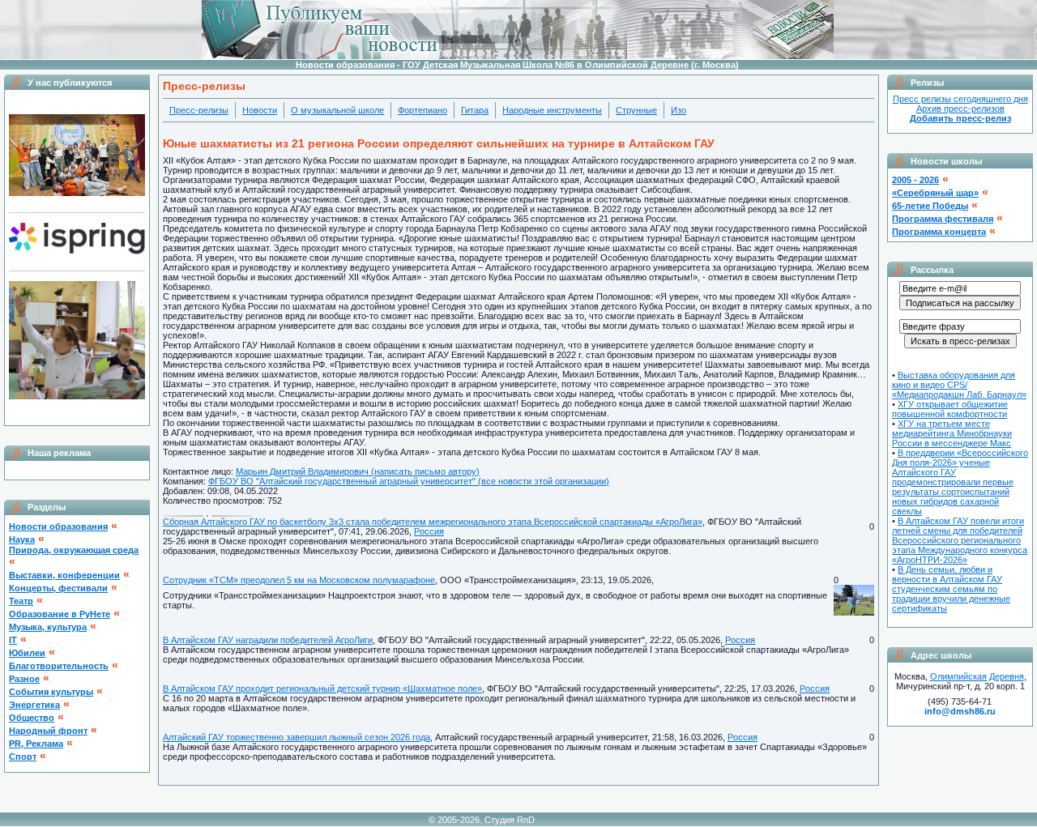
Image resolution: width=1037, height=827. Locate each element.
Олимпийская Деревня (977, 676)
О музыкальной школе (337, 110)
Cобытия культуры (51, 692)
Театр (21, 601)
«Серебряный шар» (935, 193)
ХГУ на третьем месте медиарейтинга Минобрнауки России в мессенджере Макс (952, 433)
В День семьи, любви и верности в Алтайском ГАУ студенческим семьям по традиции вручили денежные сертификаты (951, 589)
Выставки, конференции (64, 575)
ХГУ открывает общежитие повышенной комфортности (950, 409)
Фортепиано (422, 110)
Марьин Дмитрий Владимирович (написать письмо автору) (358, 471)
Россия (429, 531)
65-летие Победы (930, 206)
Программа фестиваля (942, 219)
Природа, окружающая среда (74, 550)
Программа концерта (939, 232)
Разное (24, 679)
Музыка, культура (48, 627)
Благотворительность (59, 666)
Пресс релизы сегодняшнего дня (960, 99)
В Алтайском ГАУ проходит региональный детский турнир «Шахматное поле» (322, 688)
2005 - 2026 (915, 180)
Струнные (636, 110)
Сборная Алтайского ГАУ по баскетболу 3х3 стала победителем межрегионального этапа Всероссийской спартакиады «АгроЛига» (432, 521)
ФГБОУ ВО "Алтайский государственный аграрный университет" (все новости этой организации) (408, 481)
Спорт (22, 756)
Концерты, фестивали (58, 588)
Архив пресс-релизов (960, 108)
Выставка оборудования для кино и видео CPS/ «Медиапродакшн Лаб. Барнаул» (959, 384)
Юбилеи (27, 653)
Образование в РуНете (59, 614)
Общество (31, 718)
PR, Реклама (36, 743)
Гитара (475, 110)
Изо (678, 110)
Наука (22, 539)
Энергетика (34, 705)
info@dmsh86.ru (960, 711)
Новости (259, 110)
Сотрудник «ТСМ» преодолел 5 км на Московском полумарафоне (299, 580)
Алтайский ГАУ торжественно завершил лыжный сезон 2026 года (296, 737)
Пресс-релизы (198, 110)
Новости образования (58, 526)
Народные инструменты (552, 110)
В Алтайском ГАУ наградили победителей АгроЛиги (268, 640)
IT (13, 640)
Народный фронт (48, 730)
